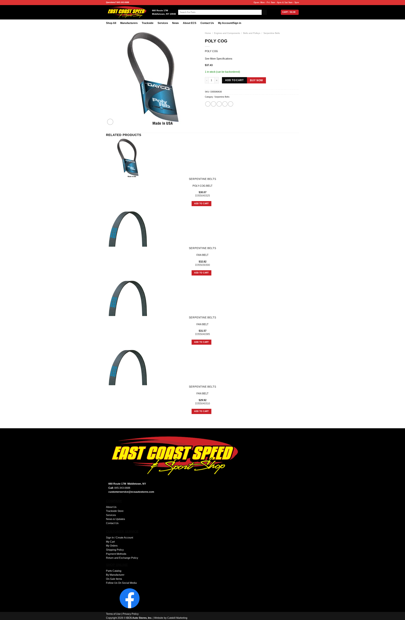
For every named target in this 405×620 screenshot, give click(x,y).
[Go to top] (398, 616)
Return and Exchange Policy (122, 558)
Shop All (111, 23)
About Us (111, 507)
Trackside (147, 23)
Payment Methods (116, 554)
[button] (110, 122)
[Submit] (264, 12)
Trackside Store (115, 511)
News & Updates (115, 519)
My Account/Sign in (229, 23)
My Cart (110, 541)
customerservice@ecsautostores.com (131, 491)
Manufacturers (129, 23)
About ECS (189, 23)
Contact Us (207, 23)
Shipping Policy (115, 549)
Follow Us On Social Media (121, 583)
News (175, 23)
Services (163, 23)
